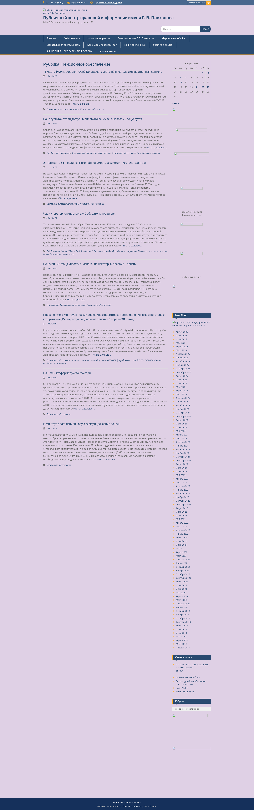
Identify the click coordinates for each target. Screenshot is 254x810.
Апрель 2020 (182, 596)
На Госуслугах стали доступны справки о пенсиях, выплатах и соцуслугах (92, 119)
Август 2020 (182, 581)
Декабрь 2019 (183, 611)
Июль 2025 (181, 379)
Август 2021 (182, 537)
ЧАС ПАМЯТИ (182, 687)
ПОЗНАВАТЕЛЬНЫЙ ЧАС (188, 677)
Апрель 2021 (182, 552)
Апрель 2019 (182, 640)
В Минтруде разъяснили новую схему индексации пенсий (81, 424)
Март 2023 (181, 482)
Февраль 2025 (183, 398)
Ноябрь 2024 (182, 409)
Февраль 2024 (183, 442)
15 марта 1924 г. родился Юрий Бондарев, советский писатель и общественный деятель (102, 71)
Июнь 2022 (181, 515)
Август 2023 (182, 464)
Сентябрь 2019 (183, 622)
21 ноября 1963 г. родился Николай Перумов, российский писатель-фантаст (94, 162)
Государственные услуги (58, 153)
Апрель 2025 (182, 390)
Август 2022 (182, 508)
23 (208, 87)
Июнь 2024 (181, 427)
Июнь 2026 (181, 339)
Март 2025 (181, 394)
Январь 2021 (182, 563)
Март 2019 (181, 644)
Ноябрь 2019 (182, 614)
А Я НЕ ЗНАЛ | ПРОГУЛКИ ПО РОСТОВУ (69, 51)
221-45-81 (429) (54, 2)
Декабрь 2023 (183, 449)
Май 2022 (181, 519)
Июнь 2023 (181, 471)
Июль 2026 (181, 335)
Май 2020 (181, 592)
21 (197, 87)
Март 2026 (181, 350)
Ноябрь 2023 (182, 453)
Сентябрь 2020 (183, 577)
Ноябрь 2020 (182, 570)
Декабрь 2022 (183, 493)
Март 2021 (181, 555)
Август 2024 (182, 420)
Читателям (106, 51)
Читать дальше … (81, 103)
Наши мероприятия (98, 38)
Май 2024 (181, 431)
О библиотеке (72, 38)
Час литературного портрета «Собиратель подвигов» (80, 213)
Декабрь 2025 (183, 361)
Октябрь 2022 (183, 500)
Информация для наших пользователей (90, 153)
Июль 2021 (181, 541)
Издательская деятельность (63, 44)
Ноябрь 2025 (182, 365)
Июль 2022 (181, 511)
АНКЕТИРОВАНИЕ (185, 691)
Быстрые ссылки (197, 2)
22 (203, 87)
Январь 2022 (182, 533)
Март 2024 (181, 438)
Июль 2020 (181, 585)
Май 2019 (181, 636)
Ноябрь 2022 (182, 497)
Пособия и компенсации (148, 153)
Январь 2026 (182, 357)
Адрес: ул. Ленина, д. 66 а (109, 2)
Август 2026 (182, 331)
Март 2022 (181, 526)
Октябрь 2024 (183, 412)
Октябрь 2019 (183, 618)
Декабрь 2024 (183, 405)
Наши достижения (135, 44)
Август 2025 (182, 376)
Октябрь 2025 (183, 368)
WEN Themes (150, 806)
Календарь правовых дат (102, 44)
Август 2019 (182, 625)
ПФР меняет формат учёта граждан (67, 373)
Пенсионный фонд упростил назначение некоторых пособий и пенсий (89, 264)
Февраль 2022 (183, 530)
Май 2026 (181, 342)
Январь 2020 (182, 607)
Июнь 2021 (181, 544)
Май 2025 (181, 387)
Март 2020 (181, 600)
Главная (51, 38)
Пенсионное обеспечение (92, 109)
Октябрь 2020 (183, 574)
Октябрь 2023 (183, 456)
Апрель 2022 (182, 522)
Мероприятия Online (174, 38)
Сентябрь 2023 (183, 460)
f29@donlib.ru (78, 2)
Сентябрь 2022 (183, 504)
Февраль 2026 (183, 353)
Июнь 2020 (181, 588)
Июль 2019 (181, 629)
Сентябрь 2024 (183, 416)
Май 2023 (181, 475)
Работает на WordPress (109, 806)
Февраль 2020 (183, 603)
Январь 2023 (182, 489)
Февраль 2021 (183, 559)
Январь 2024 (182, 445)
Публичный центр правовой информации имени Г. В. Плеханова (108, 17)
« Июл (175, 103)
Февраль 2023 (183, 486)
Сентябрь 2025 (183, 372)
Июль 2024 (181, 423)
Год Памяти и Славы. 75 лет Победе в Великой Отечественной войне (81, 251)
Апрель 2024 (182, 434)
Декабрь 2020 (183, 566)
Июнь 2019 (181, 633)
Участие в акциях (163, 44)
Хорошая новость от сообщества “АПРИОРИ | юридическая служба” (106, 360)
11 (180, 82)
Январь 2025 (182, 401)
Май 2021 (181, 548)
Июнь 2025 (181, 383)
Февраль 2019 (183, 647)
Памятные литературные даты (63, 109)
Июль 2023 (181, 467)
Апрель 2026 (182, 346)
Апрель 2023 (182, 478)
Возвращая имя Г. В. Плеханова (136, 38)
